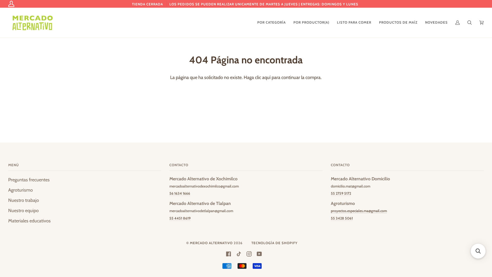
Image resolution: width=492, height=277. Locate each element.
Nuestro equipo (23, 210)
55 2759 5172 (341, 193)
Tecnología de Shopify (274, 243)
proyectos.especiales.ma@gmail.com (359, 211)
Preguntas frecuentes (29, 180)
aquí (266, 77)
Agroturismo (20, 190)
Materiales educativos (29, 221)
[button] (478, 251)
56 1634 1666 (179, 193)
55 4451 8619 (180, 218)
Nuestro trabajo (23, 200)
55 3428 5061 (342, 218)
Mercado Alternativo (211, 243)
